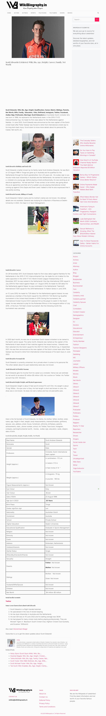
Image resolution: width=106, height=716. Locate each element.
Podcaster (76, 410)
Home (9, 13)
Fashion (76, 344)
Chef (75, 305)
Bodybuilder (77, 279)
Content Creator (79, 312)
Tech (75, 449)
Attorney (76, 266)
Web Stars (77, 462)
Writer (75, 465)
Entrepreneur (78, 338)
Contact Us (43, 697)
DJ (74, 322)
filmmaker (76, 351)
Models (75, 370)
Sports (33, 13)
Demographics (78, 315)
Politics (75, 416)
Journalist (76, 361)
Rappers (76, 423)
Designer (76, 318)
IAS (74, 357)
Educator (76, 331)
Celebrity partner (79, 299)
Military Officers (79, 367)
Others (75, 384)
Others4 (76, 397)
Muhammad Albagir (20, 629)
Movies (70, 13)
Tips (74, 452)
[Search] (97, 20)
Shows (62, 13)
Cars (74, 289)
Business (76, 283)
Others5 (76, 400)
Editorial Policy (44, 700)
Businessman (78, 286)
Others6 (76, 403)
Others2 (76, 390)
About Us (42, 694)
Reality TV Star (78, 426)
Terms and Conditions (47, 707)
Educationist (77, 328)
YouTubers (53, 13)
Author (75, 270)
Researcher (77, 432)
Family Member (78, 341)
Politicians (42, 13)
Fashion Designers (80, 348)
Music (75, 377)
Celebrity (76, 292)
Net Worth (77, 380)
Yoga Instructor (78, 468)
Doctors (76, 325)
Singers (76, 439)
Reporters (76, 429)
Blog (74, 273)
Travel (75, 455)
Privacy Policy (44, 703)
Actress (25, 13)
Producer (76, 419)
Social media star (79, 442)
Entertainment (78, 335)
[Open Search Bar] (98, 13)
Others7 (76, 406)
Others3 (76, 393)
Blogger (76, 276)
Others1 (76, 387)
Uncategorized (78, 458)
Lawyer (75, 364)
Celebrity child (78, 296)
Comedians (77, 309)
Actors (16, 13)
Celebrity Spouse (79, 302)
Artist (75, 263)
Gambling (76, 354)
